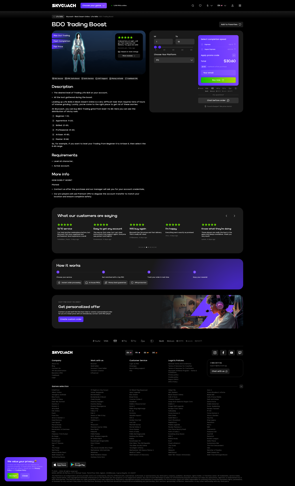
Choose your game (91, 5)
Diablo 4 (171, 404)
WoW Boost (172, 452)
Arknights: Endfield (59, 395)
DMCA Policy (172, 382)
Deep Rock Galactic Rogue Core (180, 401)
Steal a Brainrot (174, 443)
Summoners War (213, 443)
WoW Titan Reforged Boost (217, 455)
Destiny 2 (55, 404)
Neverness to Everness (60, 429)
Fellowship (172, 411)
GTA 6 (131, 418)
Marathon (210, 422)
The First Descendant (215, 445)
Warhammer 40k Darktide (100, 450)
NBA (208, 427)
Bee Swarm (133, 395)
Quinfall (210, 434)
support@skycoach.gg (218, 366)
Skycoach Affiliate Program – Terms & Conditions (182, 371)
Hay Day (210, 418)
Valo (208, 448)
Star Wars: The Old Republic (139, 443)
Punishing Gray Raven (176, 434)
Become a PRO (57, 373)
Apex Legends (134, 392)
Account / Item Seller (99, 368)
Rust (170, 441)
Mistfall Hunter (135, 425)
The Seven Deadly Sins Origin (102, 448)
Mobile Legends (174, 425)
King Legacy (211, 420)
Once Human (134, 429)
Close (25, 476)
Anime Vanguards (97, 392)
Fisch (54, 413)
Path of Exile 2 (173, 432)
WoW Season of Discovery (139, 455)
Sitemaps (133, 366)
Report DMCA (173, 379)
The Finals (172, 445)
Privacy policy (173, 375)
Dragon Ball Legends (175, 406)
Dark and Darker (213, 399)
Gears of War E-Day (98, 415)
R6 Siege (55, 436)
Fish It (93, 413)
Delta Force (211, 401)
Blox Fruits (55, 397)
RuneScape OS (135, 441)
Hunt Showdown (174, 420)
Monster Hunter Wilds (99, 427)
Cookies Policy (20, 470)
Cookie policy (173, 377)
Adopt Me (172, 390)
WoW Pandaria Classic (99, 455)
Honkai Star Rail (135, 420)
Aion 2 (209, 390)
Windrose (94, 452)
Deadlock (132, 401)
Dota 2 (132, 406)
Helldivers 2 (95, 420)
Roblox (131, 438)
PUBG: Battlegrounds (137, 434)
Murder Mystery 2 (174, 427)
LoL (92, 422)
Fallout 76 (94, 411)
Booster (94, 364)
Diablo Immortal (213, 404)
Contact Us (56, 368)
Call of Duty (172, 397)
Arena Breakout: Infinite (216, 392)
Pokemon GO (212, 432)
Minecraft (94, 425)
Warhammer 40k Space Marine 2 (141, 450)
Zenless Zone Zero (98, 457)
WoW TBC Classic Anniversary (179, 455)
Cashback (55, 375)
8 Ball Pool (55, 390)
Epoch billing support (137, 368)
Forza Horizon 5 (174, 413)
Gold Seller (95, 366)
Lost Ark (132, 422)
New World (94, 429)
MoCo (209, 425)
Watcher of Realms (214, 450)
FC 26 (131, 411)
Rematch (210, 436)
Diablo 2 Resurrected (137, 404)
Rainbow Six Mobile (136, 436)
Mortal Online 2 (135, 427)
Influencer (95, 373)
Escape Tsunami (213, 408)
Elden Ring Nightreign (137, 408)
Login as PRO (134, 364)
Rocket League (212, 438)
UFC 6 (170, 448)
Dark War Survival (58, 401)
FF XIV (209, 411)
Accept (13, 476)
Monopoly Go (56, 427)
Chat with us (218, 371)
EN (219, 5)
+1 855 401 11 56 (216, 363)
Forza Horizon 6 (213, 413)
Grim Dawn (172, 415)
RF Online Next (96, 438)
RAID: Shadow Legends (99, 436)
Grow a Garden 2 (58, 418)
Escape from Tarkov (175, 408)
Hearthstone (57, 420)
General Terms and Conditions (179, 364)
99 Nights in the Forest (99, 390)
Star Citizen (95, 443)
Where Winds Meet (59, 452)
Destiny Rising (96, 404)
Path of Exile (134, 432)
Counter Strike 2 (135, 399)
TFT (92, 445)
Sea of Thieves (57, 443)
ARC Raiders (172, 392)
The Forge (55, 448)
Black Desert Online (175, 395)
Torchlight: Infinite (136, 448)
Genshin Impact (135, 415)
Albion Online (57, 392)
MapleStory (172, 422)
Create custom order (71, 319)
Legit (54, 377)
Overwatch (211, 429)
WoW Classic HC (58, 455)
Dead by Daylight (97, 401)
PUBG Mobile (95, 434)
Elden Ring (94, 408)
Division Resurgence (98, 406)
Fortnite (132, 413)
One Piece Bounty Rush (177, 429)
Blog (53, 366)
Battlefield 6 (95, 395)
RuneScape (56, 441)
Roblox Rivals (173, 438)
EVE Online (56, 411)
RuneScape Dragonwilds (100, 441)
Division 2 (55, 406)
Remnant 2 (56, 438)
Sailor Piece (211, 441)
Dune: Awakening (213, 406)
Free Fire (55, 415)
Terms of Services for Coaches (180, 366)
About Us (55, 364)
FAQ (130, 370)
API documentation (59, 370)
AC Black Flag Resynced (138, 390)
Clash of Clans (57, 399)
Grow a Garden (212, 415)
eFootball (55, 408)
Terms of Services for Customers (181, 368)
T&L (53, 445)
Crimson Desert (174, 399)
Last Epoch (56, 422)
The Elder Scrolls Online (138, 445)
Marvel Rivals (56, 425)
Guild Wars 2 (172, 418)
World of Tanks (134, 452)
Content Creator (97, 370)
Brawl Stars (133, 397)
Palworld (94, 432)
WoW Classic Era (213, 452)
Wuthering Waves (58, 457)
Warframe (55, 450)
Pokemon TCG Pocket (60, 434)
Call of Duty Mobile (214, 397)
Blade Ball (210, 395)
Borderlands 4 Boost (98, 397)
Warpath (171, 450)
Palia (53, 432)
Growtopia (94, 418)
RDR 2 (170, 436)
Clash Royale (95, 399)
